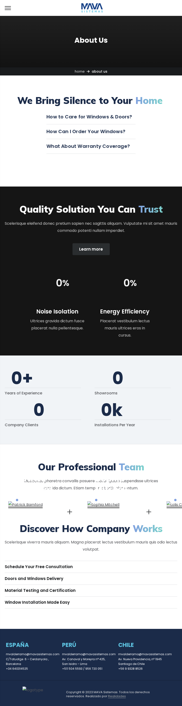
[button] (175, 8)
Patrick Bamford (34, 483)
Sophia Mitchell (111, 483)
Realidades (117, 696)
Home (80, 71)
